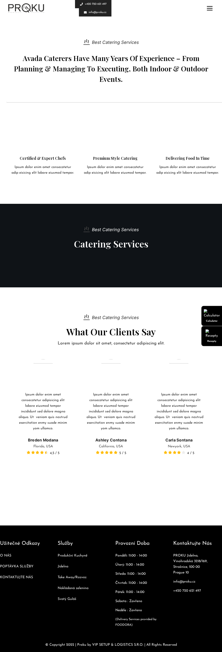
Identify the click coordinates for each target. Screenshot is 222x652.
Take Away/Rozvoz (72, 577)
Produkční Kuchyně (72, 555)
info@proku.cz (184, 581)
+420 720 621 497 (187, 591)
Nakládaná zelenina (73, 588)
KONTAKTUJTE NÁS (16, 577)
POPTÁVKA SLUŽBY (16, 566)
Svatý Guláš (67, 599)
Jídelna (63, 566)
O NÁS (5, 555)
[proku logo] (26, 8)
